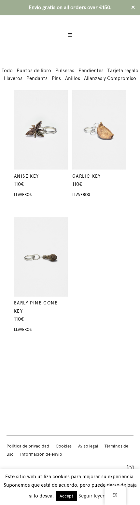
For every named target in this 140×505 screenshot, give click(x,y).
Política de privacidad (28, 446)
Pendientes (91, 70)
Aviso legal (88, 446)
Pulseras (64, 70)
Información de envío (41, 454)
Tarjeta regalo (122, 70)
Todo (7, 70)
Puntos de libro (34, 70)
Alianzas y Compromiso (110, 78)
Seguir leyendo (94, 496)
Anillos (72, 78)
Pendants (37, 78)
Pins (56, 78)
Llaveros (13, 78)
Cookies (64, 446)
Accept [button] (66, 496)
